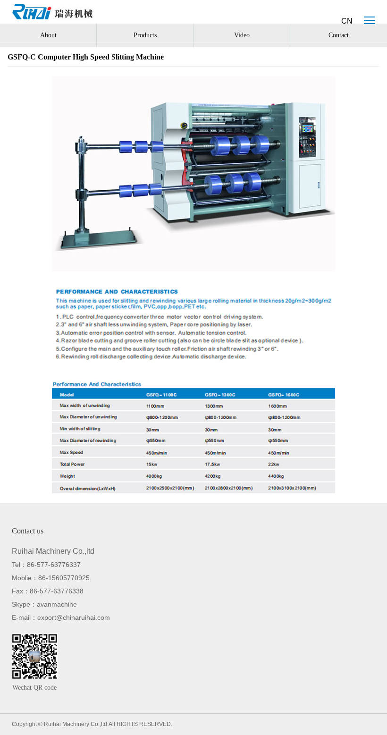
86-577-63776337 (54, 564)
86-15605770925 (64, 578)
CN (347, 21)
